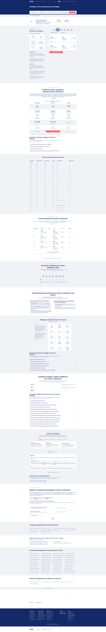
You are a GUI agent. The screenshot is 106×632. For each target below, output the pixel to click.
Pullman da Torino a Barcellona (34, 568)
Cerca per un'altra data (53, 252)
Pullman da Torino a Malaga (33, 572)
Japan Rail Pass (70, 612)
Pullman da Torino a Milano (45, 528)
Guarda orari (33, 48)
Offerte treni (32, 616)
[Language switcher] (59, 1)
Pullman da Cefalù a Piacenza (69, 557)
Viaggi (69, 611)
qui (62, 258)
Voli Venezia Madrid (50, 612)
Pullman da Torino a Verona (45, 572)
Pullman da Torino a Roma (69, 562)
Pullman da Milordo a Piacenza (46, 555)
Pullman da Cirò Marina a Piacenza (46, 557)
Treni (35, 1)
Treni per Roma (32, 615)
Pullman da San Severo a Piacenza (58, 553)
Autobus (38, 1)
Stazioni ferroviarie (71, 616)
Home (30, 588)
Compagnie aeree (49, 616)
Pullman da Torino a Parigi (33, 530)
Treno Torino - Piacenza (57, 541)
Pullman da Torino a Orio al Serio (70, 528)
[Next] (75, 30)
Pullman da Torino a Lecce (57, 568)
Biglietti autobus (41, 611)
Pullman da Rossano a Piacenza (46, 562)
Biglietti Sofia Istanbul (71, 615)
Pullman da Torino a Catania (45, 568)
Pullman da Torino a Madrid (33, 564)
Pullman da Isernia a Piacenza (34, 557)
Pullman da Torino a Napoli (45, 564)
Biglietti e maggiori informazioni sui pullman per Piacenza (39, 544)
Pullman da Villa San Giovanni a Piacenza (59, 555)
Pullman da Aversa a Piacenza (46, 559)
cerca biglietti (33, 38)
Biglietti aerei (49, 611)
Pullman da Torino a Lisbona (57, 566)
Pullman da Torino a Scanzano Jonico (47, 530)
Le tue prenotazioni (65, 1)
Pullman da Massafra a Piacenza (46, 553)
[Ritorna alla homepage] (32, 1)
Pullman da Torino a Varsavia (69, 570)
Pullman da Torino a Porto (57, 570)
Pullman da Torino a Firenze (45, 566)
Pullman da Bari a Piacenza (69, 581)
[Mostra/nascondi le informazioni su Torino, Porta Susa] (74, 515)
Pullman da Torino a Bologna (69, 564)
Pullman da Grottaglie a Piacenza (34, 581)
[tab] (54, 32)
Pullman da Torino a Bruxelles (69, 572)
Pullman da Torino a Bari (57, 530)
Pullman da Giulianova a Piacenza (34, 562)
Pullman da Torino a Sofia (33, 570)
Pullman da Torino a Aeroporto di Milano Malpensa (37, 528)
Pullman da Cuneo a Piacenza (34, 555)
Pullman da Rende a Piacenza (69, 555)
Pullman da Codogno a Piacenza (58, 557)
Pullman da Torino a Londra (57, 564)
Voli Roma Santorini (50, 615)
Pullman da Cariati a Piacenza (69, 559)
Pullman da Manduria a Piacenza (70, 553)
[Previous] (40, 276)
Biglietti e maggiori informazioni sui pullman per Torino (62, 542)
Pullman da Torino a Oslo (45, 570)
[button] (51, 12)
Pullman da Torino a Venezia (33, 566)
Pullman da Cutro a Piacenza (33, 583)
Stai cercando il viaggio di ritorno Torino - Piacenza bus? (38, 541)
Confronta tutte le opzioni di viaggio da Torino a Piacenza (39, 542)
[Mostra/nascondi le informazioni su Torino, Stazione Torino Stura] (74, 511)
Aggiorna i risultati (52, 224)
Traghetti (43, 1)
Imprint (38, 629)
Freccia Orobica (32, 612)
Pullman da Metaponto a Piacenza (34, 559)
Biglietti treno (32, 611)
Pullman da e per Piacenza (40, 588)
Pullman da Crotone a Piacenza (34, 553)
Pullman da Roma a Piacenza (45, 581)
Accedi (76, 1)
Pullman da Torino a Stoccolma (58, 572)
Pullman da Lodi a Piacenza (57, 559)
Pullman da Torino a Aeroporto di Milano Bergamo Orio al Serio (63, 528)
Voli (40, 1)
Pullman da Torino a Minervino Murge (71, 530)
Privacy (50, 629)
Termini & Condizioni (44, 629)
